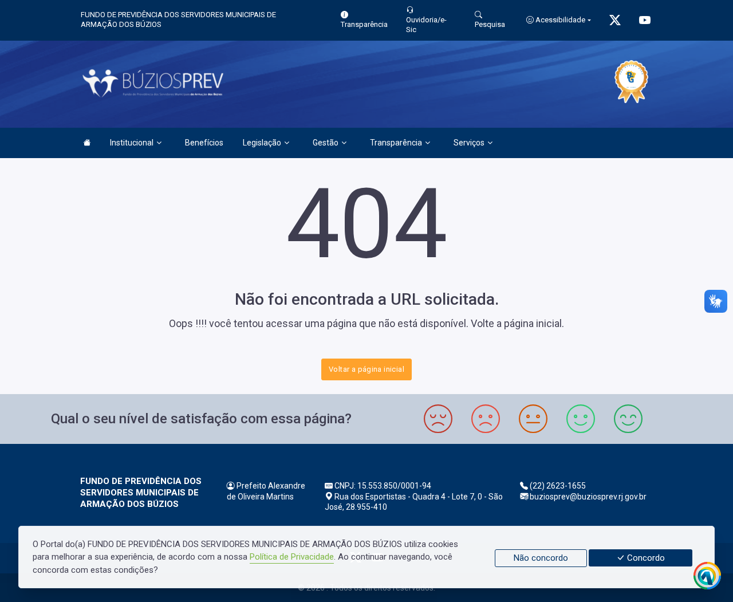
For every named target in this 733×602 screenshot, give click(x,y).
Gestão (325, 142)
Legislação (262, 142)
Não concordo (541, 558)
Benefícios (204, 142)
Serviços (469, 142)
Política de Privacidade (292, 557)
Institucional (131, 142)
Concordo (645, 558)
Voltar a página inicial (366, 369)
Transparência (396, 142)
